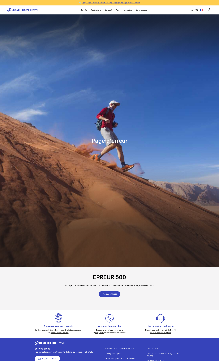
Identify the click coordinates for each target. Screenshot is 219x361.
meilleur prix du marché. (60, 333)
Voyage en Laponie (113, 353)
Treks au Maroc (153, 348)
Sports (84, 10)
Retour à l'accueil (109, 294)
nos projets (99, 333)
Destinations (95, 10)
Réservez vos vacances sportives (119, 348)
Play (117, 10)
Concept (108, 10)
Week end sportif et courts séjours (120, 358)
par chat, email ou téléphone (160, 333)
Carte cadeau (141, 10)
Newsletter (127, 10)
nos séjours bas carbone (114, 330)
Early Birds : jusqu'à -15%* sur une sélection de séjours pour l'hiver (111, 3)
